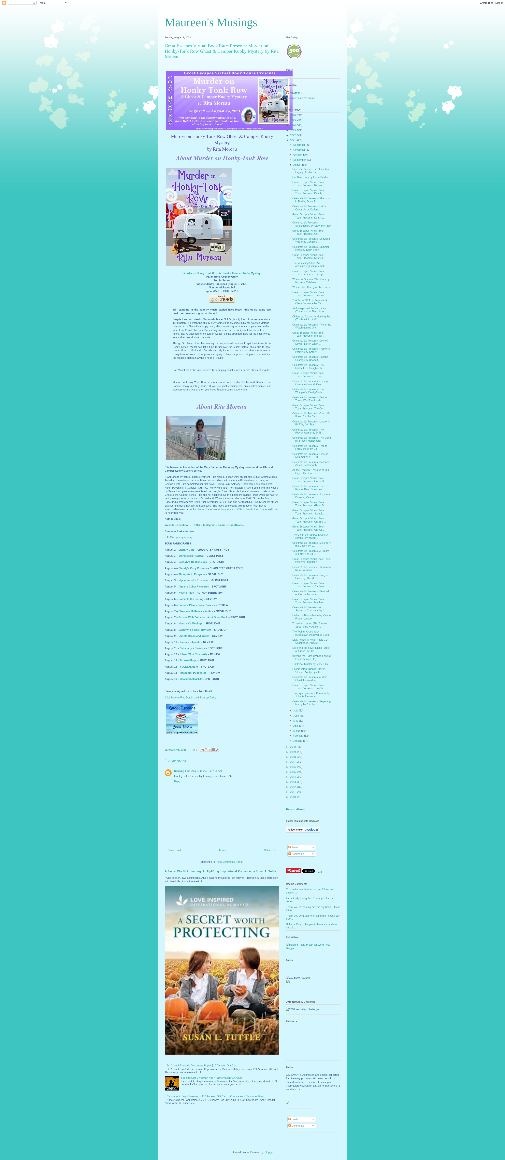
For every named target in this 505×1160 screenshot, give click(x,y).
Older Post (270, 850)
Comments (297, 853)
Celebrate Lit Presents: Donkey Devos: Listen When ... (310, 342)
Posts (294, 847)
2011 (293, 791)
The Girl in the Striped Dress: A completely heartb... (310, 536)
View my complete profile (300, 98)
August (297, 164)
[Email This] (202, 750)
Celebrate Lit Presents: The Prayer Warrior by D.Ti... (308, 431)
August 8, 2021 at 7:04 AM (206, 771)
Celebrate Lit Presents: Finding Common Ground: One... (310, 383)
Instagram (209, 525)
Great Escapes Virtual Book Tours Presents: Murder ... (308, 334)
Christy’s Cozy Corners (193, 568)
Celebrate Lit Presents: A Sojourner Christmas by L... (309, 609)
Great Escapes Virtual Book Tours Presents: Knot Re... (309, 256)
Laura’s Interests (190, 642)
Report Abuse (295, 809)
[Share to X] (210, 750)
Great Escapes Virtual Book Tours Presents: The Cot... (309, 407)
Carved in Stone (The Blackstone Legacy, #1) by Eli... (311, 171)
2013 (293, 782)
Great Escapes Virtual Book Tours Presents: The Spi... (308, 273)
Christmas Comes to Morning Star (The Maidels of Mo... (311, 318)
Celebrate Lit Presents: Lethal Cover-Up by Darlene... (309, 208)
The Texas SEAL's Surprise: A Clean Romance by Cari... (309, 302)
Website (169, 525)
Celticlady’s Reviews (192, 648)
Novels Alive (186, 592)
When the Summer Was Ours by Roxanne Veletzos (310, 281)
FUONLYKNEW (189, 666)
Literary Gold (187, 549)
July (296, 710)
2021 (293, 140)
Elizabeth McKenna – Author (196, 611)
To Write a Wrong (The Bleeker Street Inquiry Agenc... (309, 625)
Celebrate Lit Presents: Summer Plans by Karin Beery (310, 248)
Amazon (190, 531)
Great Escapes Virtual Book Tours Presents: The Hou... (309, 294)
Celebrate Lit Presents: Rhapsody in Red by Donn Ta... (311, 200)
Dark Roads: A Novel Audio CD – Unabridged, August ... (311, 641)
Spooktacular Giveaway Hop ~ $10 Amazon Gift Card (211, 1077)
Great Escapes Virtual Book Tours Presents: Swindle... (308, 512)
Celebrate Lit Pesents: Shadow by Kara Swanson (311, 569)
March (297, 730)
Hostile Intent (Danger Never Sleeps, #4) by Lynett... (308, 670)
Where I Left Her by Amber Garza (311, 287)
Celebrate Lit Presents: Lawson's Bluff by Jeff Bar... (311, 423)
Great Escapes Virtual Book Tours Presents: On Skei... (309, 520)
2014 (293, 776)
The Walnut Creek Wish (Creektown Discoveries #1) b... (311, 633)
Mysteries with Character (194, 580)
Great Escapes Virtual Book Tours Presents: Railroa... (308, 184)
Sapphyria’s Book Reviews (195, 629)
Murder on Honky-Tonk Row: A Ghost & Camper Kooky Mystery (221, 273)
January (298, 740)
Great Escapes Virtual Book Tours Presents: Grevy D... (309, 480)
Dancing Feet (182, 771)
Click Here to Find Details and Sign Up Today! (191, 697)
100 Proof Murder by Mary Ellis (310, 664)
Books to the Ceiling (191, 599)
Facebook (183, 525)
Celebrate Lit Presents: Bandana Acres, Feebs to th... (310, 464)
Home (222, 850)
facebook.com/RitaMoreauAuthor (239, 509)
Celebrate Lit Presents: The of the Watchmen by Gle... (311, 326)
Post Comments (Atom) (229, 861)
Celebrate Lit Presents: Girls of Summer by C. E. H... (310, 455)
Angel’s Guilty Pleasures (194, 586)
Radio (221, 525)
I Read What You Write (193, 654)
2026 (293, 115)
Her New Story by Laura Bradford (311, 177)
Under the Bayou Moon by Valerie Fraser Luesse (311, 617)
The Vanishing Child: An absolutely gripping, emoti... (309, 265)
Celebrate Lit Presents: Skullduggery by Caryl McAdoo (311, 224)
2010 (293, 797)
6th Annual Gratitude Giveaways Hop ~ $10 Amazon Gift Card (202, 1065)
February (298, 735)
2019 (293, 752)
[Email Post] (195, 749)
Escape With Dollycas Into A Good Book (203, 617)
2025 (293, 120)
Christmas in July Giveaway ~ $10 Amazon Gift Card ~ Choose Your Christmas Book (215, 1096)
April (296, 725)
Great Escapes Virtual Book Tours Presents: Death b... (308, 216)
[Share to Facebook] (213, 750)
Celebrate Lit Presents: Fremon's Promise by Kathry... (311, 350)
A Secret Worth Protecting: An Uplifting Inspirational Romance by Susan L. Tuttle (220, 871)
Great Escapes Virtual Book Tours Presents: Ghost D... (309, 504)
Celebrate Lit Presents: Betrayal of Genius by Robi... (310, 593)
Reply (177, 781)
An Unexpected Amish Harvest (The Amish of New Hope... (309, 310)
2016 (293, 767)
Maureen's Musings (211, 22)
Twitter (196, 525)
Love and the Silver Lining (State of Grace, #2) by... (311, 649)
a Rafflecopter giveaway (178, 537)
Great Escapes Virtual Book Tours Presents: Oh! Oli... (308, 528)
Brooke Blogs (188, 660)
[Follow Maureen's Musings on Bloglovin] (303, 831)
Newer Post (174, 850)
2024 (293, 125)
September (300, 159)
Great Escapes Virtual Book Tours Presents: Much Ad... (309, 601)
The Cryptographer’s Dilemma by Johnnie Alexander (311, 695)
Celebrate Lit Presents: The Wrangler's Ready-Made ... (308, 391)
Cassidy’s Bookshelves (193, 561)
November (299, 149)
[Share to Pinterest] (217, 750)
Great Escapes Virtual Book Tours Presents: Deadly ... (308, 192)
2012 (293, 787)
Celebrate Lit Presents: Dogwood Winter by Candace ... (311, 240)
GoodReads (235, 525)
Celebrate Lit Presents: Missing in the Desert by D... (311, 544)
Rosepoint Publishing (193, 672)
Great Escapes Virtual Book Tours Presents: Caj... (308, 232)
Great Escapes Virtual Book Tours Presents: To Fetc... (308, 375)
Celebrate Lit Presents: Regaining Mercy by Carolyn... (311, 703)
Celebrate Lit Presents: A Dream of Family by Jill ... (310, 552)
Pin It (319, 872)
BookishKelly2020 (191, 679)
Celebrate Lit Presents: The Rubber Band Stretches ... (308, 488)
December (299, 144)
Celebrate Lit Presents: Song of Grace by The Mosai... (310, 577)
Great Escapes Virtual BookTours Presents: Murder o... (311, 560)
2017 (293, 761)
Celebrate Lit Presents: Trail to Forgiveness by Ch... (309, 447)
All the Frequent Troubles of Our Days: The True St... (310, 471)
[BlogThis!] (206, 750)
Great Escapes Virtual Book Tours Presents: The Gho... (309, 687)
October (298, 154)
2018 (293, 757)
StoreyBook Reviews (191, 555)
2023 (293, 130)
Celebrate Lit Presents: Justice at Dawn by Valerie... (311, 496)
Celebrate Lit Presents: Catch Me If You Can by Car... (311, 415)
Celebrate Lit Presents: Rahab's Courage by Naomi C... (310, 358)
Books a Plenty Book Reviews (197, 605)
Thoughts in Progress (192, 574)
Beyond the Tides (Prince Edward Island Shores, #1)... (311, 657)
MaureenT (296, 92)
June (296, 715)
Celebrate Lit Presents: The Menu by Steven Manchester (311, 439)
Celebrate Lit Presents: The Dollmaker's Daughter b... (308, 366)
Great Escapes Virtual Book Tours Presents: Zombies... (309, 585)
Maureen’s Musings (190, 623)
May (296, 720)
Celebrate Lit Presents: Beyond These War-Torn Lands (310, 399)
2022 (293, 135)
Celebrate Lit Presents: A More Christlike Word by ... (309, 679)
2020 (293, 746)
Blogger (269, 1152)
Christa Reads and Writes (194, 635)
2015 (293, 772)
